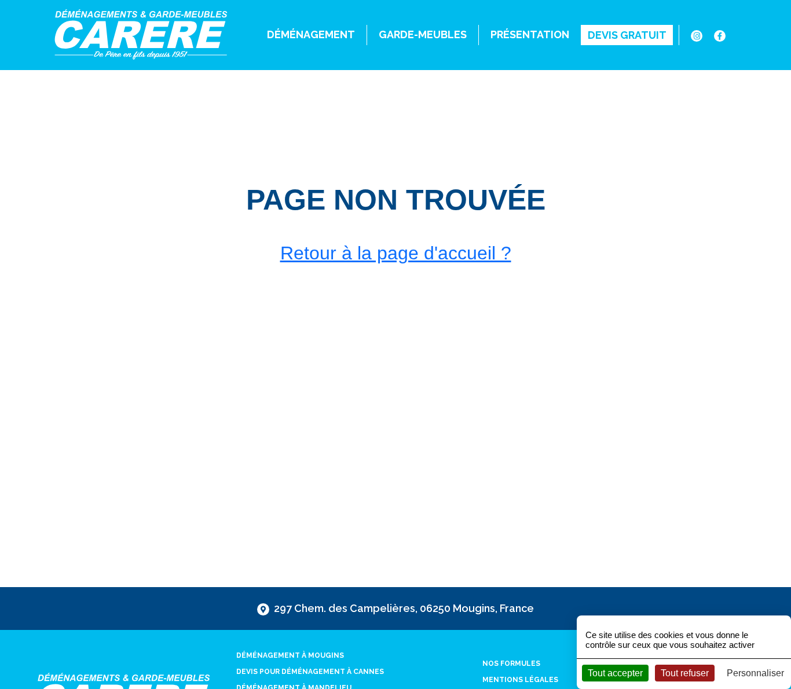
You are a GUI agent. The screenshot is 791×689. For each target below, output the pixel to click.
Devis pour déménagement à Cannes (310, 672)
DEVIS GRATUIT (627, 35)
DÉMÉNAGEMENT (311, 34)
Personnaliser (755, 673)
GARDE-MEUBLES (423, 34)
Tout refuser (685, 673)
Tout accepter (615, 673)
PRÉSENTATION (529, 34)
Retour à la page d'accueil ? (395, 253)
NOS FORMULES (511, 663)
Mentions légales (520, 680)
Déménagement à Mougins (290, 655)
